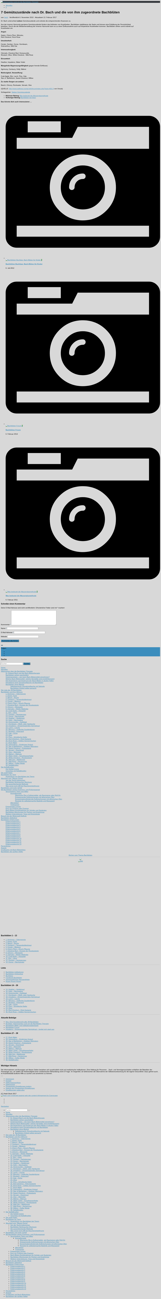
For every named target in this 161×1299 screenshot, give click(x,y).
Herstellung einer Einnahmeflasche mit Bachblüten (29, 1127)
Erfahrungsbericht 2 (17, 1268)
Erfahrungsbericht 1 (17, 1266)
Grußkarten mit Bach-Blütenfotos (18, 1294)
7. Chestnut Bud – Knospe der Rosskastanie (22, 951)
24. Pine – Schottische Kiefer (16, 1006)
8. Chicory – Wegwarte (14, 953)
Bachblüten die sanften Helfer (17, 1296)
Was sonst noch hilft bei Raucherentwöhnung (27, 1231)
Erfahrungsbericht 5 (17, 1274)
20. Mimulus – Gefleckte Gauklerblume (20, 1001)
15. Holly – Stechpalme (14, 991)
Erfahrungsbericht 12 (18, 1287)
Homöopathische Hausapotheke (18, 979)
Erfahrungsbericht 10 (18, 1283)
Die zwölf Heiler (11, 1217)
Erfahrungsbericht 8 (17, 1279)
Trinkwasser (19, 1249)
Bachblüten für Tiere (13, 1219)
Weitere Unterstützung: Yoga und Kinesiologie (27, 1259)
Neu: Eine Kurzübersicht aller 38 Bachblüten (22, 1022)
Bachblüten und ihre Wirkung (16, 1137)
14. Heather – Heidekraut (15, 989)
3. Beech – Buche (12, 943)
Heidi (6, 17)
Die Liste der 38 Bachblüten (16, 1135)
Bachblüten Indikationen (15, 972)
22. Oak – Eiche (12, 1004)
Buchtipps (9, 976)
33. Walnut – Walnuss (14, 1048)
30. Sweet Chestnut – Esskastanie (18, 1043)
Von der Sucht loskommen (20, 1225)
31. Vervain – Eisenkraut (15, 1045)
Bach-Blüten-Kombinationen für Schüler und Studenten (30, 1255)
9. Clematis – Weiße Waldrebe (17, 955)
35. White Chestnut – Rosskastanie (19, 1052)
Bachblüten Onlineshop (14, 974)
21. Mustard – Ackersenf (15, 1002)
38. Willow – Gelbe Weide (15, 1058)
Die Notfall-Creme (17, 1214)
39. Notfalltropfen (12, 1060)
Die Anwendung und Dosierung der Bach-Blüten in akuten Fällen (34, 1125)
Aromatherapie (20, 1238)
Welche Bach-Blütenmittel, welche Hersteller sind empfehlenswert (34, 1124)
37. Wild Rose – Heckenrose (16, 1056)
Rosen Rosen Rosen (13, 981)
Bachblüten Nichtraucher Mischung (23, 1227)
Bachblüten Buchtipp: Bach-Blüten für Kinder (24, 264)
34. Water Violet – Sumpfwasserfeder (19, 1050)
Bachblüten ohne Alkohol (19, 1129)
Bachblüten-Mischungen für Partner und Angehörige (29, 1257)
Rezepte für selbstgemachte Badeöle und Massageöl (39, 1246)
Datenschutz (10, 1084)
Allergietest (19, 1248)
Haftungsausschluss (13, 1083)
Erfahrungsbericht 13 (18, 1289)
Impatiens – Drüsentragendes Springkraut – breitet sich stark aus (30, 1029)
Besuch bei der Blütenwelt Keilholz (18, 1261)
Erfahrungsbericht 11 (18, 1285)
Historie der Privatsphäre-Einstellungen (20, 1088)
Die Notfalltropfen (12, 1212)
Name (3, 628)
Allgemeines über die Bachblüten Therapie (21, 1116)
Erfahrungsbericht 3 (17, 1270)
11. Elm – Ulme (11, 958)
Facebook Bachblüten (14, 978)
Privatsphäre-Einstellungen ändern (18, 1086)
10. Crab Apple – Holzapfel (16, 956)
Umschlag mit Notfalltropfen (20, 1216)
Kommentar (6, 624)
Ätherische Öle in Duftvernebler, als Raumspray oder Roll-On (42, 1240)
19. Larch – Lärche (13, 999)
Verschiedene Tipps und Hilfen (21, 1236)
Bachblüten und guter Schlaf (16, 1232)
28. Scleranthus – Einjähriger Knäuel (19, 1039)
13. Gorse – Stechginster (15, 962)
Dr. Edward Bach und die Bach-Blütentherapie (27, 1118)
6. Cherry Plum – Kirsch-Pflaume (18, 949)
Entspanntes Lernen (17, 1251)
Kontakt (8, 1081)
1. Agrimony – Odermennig (16, 940)
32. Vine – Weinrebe (13, 1047)
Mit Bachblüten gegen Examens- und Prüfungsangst (25, 1234)
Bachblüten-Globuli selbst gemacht (28, 1133)
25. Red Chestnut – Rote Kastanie (18, 1010)
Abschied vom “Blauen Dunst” (17, 1223)
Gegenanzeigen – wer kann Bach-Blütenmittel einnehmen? (32, 1122)
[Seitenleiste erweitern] (2, 645)
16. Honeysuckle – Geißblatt (16, 993)
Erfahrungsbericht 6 (17, 1276)
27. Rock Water (11, 1037)
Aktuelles (9, 5)
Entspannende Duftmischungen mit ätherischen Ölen (39, 1242)
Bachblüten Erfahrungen (15, 1264)
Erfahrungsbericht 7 (17, 1278)
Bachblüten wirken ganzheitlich (21, 1120)
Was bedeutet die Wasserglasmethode (21, 596)
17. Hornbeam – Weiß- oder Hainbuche (20, 995)
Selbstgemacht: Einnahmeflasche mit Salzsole (32, 1131)
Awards (8, 1293)
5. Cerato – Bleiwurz (13, 947)
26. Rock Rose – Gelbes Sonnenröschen (21, 1012)
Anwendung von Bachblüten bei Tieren (24, 1221)
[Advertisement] (147, 56)
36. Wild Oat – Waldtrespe (15, 1054)
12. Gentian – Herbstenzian (16, 960)
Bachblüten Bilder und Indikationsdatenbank (22, 1025)
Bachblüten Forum (13, 430)
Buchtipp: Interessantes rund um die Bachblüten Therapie (27, 1024)
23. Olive (9, 1008)
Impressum (10, 1079)
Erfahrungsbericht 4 (17, 1272)
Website (4, 636)
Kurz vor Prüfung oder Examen (21, 1253)
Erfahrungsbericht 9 (17, 1281)
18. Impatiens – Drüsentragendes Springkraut (23, 997)
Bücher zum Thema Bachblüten (80, 855)
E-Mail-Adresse (7, 632)
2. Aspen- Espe (11, 941)
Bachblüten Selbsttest (14, 1263)
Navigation (5, 1106)
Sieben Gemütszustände (21, 92)
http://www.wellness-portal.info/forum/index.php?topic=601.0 (31, 89)
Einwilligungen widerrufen (15, 1090)
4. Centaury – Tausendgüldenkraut (18, 945)
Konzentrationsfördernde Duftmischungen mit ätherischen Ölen (43, 1244)
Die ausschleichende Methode (21, 1229)
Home (8, 1112)
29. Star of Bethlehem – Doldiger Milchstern (22, 1041)
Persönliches (10, 1291)
